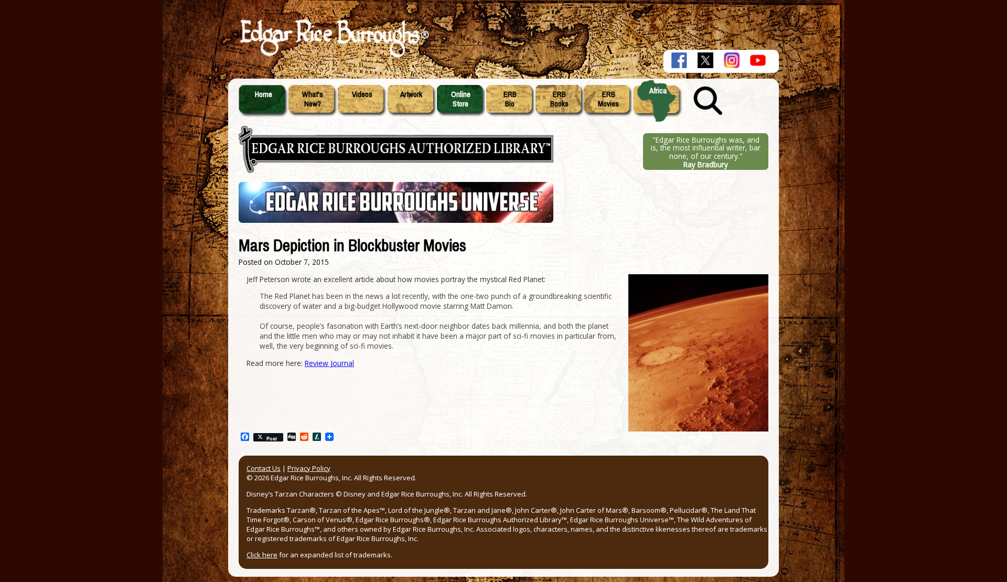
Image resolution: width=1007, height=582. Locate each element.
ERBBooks (559, 99)
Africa (658, 90)
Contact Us (264, 468)
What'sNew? (312, 99)
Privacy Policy (308, 468)
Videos (362, 94)
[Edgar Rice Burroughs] (333, 57)
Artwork (411, 94)
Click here (262, 554)
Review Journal (329, 363)
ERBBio (510, 99)
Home (263, 94)
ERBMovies (608, 99)
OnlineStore (460, 99)
